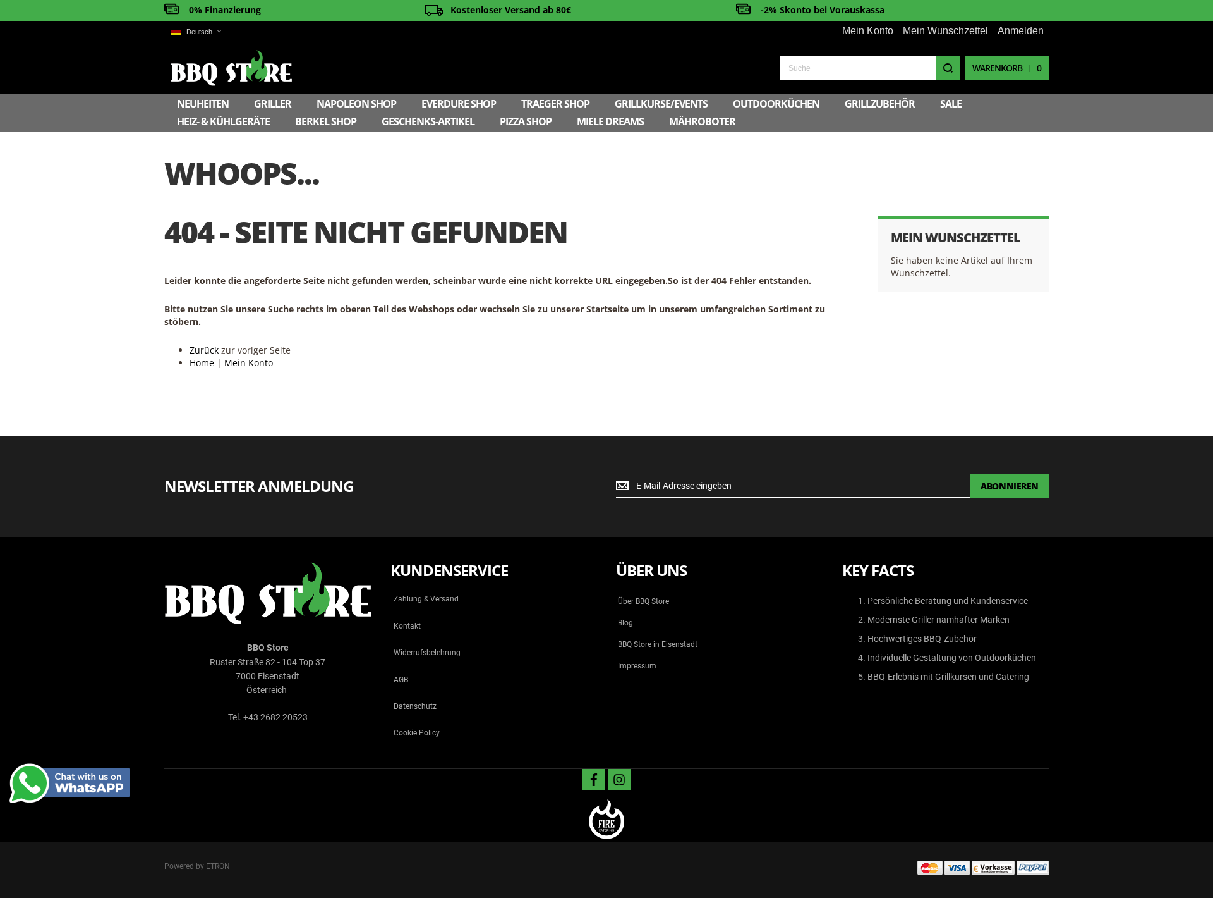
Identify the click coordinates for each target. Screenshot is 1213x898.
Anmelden (1021, 30)
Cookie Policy (417, 733)
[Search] (948, 68)
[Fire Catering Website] (606, 820)
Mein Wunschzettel (945, 30)
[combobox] (870, 68)
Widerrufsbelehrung (427, 652)
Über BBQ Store (643, 601)
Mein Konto (867, 30)
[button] (195, 32)
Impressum (637, 665)
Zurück (204, 350)
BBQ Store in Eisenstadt (657, 644)
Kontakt (407, 626)
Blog (625, 622)
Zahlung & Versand (426, 598)
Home (202, 363)
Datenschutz (415, 706)
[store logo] (231, 68)
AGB (401, 679)
